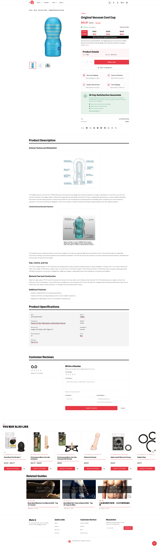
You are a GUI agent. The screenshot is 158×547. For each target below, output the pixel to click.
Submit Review (91, 408)
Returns (82, 526)
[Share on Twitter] (90, 127)
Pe (35, 342)
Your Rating (68, 372)
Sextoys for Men (42, 10)
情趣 (100, 500)
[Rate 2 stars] (68, 374)
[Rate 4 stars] (73, 374)
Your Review (69, 378)
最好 (103, 500)
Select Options (13, 468)
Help (53, 2)
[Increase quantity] (91, 62)
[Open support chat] (154, 543)
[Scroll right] (153, 452)
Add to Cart (112, 62)
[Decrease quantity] (83, 62)
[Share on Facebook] (86, 127)
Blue (81, 336)
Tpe (32, 342)
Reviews (32, 500)
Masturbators (46, 323)
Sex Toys (69, 500)
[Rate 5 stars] (75, 374)
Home (30, 10)
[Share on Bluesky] (97, 127)
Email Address (101, 395)
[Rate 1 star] (66, 374)
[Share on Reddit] (104, 127)
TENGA (83, 13)
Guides (46, 2)
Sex (29, 500)
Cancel (123, 408)
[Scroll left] (5, 452)
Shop (38, 2)
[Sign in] (117, 2)
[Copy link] (115, 127)
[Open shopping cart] (127, 2)
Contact (57, 533)
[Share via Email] (112, 127)
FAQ (81, 529)
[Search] (113, 2)
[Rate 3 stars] (71, 374)
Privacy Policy (84, 533)
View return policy (94, 111)
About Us (57, 529)
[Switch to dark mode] (110, 2)
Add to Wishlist (106, 67)
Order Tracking (84, 523)
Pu (37, 342)
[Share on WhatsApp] (108, 127)
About (61, 2)
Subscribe (128, 528)
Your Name (68, 395)
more (87, 45)
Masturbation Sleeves (58, 323)
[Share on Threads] (94, 127)
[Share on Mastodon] (101, 127)
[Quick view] (24, 468)
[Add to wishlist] (25, 450)
